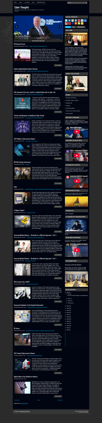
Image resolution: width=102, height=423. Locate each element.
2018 (68, 321)
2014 (68, 330)
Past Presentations (70, 108)
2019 (68, 319)
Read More (58, 65)
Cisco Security (34, 141)
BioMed (29, 71)
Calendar (27, 2)
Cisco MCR (28, 141)
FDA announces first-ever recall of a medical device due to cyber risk (34, 92)
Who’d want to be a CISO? (22, 282)
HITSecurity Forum (19, 44)
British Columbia (35, 330)
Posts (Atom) (24, 403)
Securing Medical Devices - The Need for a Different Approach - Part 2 (35, 235)
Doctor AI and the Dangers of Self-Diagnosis (77, 295)
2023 (68, 310)
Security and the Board (73, 265)
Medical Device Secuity (38, 94)
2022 (68, 312)
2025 (68, 306)
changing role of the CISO (32, 284)
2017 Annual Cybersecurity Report (34, 355)
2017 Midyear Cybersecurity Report (24, 139)
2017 (68, 323)
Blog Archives (81, 27)
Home (15, 2)
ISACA (52, 330)
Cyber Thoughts (21, 7)
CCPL (15, 187)
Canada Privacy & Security (45, 330)
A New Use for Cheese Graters (73, 110)
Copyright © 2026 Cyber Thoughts (81, 411)
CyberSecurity (34, 71)
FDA (31, 94)
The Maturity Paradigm (23, 36)
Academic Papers (41, 2)
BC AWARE (28, 330)
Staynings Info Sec (25, 411)
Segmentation (41, 237)
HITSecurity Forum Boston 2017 (40, 46)
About (20, 2)
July (69, 294)
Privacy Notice (85, 412)
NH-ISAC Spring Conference (22, 162)
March (69, 300)
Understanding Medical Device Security (25, 69)
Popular (68, 27)
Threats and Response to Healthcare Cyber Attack (29, 115)
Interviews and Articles (71, 97)
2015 (68, 327)
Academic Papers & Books (72, 100)
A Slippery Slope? (19, 210)
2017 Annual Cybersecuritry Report (24, 353)
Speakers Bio (69, 103)
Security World (69, 113)
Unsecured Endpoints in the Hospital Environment (28, 305)
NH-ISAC (27, 164)
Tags (74, 27)
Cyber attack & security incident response (34, 117)
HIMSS (31, 46)
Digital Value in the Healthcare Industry (26, 376)
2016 (68, 325)
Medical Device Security (43, 71)
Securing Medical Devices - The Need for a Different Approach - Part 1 (35, 258)
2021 (68, 314)
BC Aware (17, 328)
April (69, 298)
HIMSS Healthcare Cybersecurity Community (37, 307)
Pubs (33, 2)
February (70, 303)
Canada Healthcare (29, 189)
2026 (68, 292)
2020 (68, 317)
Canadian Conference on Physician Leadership (44, 189)
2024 (68, 308)
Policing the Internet (31, 212)
